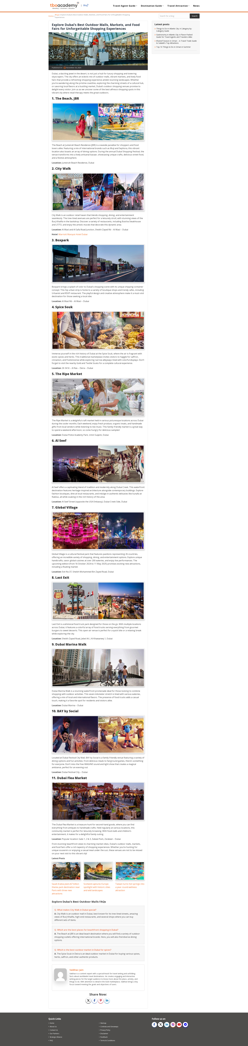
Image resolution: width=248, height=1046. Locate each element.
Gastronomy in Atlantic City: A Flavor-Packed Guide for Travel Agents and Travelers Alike (174, 35)
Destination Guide (151, 5)
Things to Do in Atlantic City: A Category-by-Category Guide (174, 29)
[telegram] (185, 1024)
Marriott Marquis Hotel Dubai (73, 234)
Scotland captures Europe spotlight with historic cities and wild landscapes (97, 887)
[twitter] (160, 1024)
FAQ (51, 1040)
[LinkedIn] (107, 1000)
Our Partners (54, 1033)
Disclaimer (104, 1033)
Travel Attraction (177, 5)
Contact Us (54, 1030)
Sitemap (103, 1023)
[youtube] (179, 1024)
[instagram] (173, 1024)
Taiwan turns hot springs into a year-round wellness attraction (129, 887)
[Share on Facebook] (94, 1000)
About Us (53, 1026)
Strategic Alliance (56, 1037)
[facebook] (154, 1024)
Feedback (103, 1037)
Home (50, 16)
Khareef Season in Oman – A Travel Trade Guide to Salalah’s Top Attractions (176, 42)
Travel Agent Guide (124, 5)
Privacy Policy (105, 1030)
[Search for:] (174, 16)
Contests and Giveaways (109, 1026)
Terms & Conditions (107, 1040)
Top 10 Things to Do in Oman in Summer (173, 47)
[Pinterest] (100, 1000)
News (196, 5)
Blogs (57, 15)
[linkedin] (166, 1024)
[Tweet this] (88, 1000)
